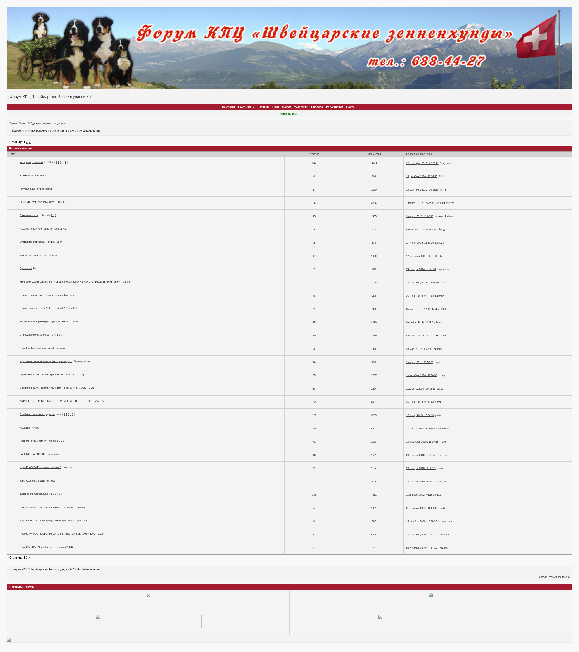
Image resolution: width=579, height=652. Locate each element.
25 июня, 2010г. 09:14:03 (420, 401)
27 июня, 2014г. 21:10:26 (420, 242)
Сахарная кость (29, 215)
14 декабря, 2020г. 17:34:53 (421, 176)
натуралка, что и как (31, 162)
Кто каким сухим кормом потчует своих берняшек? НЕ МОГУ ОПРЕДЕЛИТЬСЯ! (66, 281)
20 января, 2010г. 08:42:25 (421, 468)
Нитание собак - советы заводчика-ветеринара (47, 507)
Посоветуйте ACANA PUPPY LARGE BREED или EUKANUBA (54, 533)
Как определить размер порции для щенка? (44, 321)
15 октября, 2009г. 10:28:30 (421, 521)
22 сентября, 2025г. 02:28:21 (422, 163)
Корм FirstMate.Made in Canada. (38, 348)
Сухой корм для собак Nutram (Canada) (42, 308)
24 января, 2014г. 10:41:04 (421, 269)
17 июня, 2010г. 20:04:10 (420, 415)
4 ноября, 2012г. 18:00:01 (420, 335)
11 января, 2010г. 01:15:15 (421, 494)
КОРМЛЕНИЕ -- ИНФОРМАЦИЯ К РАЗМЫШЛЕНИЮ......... (52, 401)
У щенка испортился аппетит (36, 228)
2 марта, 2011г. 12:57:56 (419, 362)
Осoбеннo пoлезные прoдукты (37, 414)
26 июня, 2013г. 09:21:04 (420, 296)
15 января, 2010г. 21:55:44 (421, 481)
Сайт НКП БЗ (247, 107)
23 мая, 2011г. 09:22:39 (419, 349)
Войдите (33, 123)
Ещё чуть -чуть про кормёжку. (37, 202)
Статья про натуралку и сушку (37, 241)
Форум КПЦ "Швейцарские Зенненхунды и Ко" (43, 131)
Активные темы (289, 113)
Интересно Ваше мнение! (34, 255)
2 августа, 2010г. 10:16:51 (420, 388)
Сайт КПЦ (228, 107)
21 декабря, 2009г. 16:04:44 (421, 508)
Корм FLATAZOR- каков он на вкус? (40, 467)
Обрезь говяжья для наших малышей (41, 295)
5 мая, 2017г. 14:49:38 (418, 229)
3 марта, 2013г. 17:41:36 (420, 309)
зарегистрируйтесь (54, 123)
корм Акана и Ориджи (32, 480)
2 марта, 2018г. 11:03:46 (419, 216)
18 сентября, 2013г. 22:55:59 (422, 282)
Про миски (26, 268)
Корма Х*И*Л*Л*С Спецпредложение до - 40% (46, 520)
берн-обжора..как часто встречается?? (42, 374)
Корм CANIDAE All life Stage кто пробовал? (44, 547)
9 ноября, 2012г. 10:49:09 (420, 322)
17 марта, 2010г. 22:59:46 (420, 428)
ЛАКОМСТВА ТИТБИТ (32, 454)
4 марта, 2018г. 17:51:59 (420, 202)
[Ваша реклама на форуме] (149, 627)
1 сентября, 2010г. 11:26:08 (421, 375)
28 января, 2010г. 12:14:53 (421, 455)
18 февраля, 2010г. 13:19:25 (422, 441)
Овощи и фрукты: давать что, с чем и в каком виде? (50, 387)
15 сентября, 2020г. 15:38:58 (422, 189)
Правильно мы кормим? (33, 440)
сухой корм (26, 493)
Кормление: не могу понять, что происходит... (46, 361)
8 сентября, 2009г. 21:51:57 (421, 548)
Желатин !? (26, 427)
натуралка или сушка (32, 188)
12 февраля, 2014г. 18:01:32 (422, 256)
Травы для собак (29, 175)
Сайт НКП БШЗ (269, 107)
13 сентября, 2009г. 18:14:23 (422, 534)
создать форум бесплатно (554, 576)
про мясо (33, 334)
